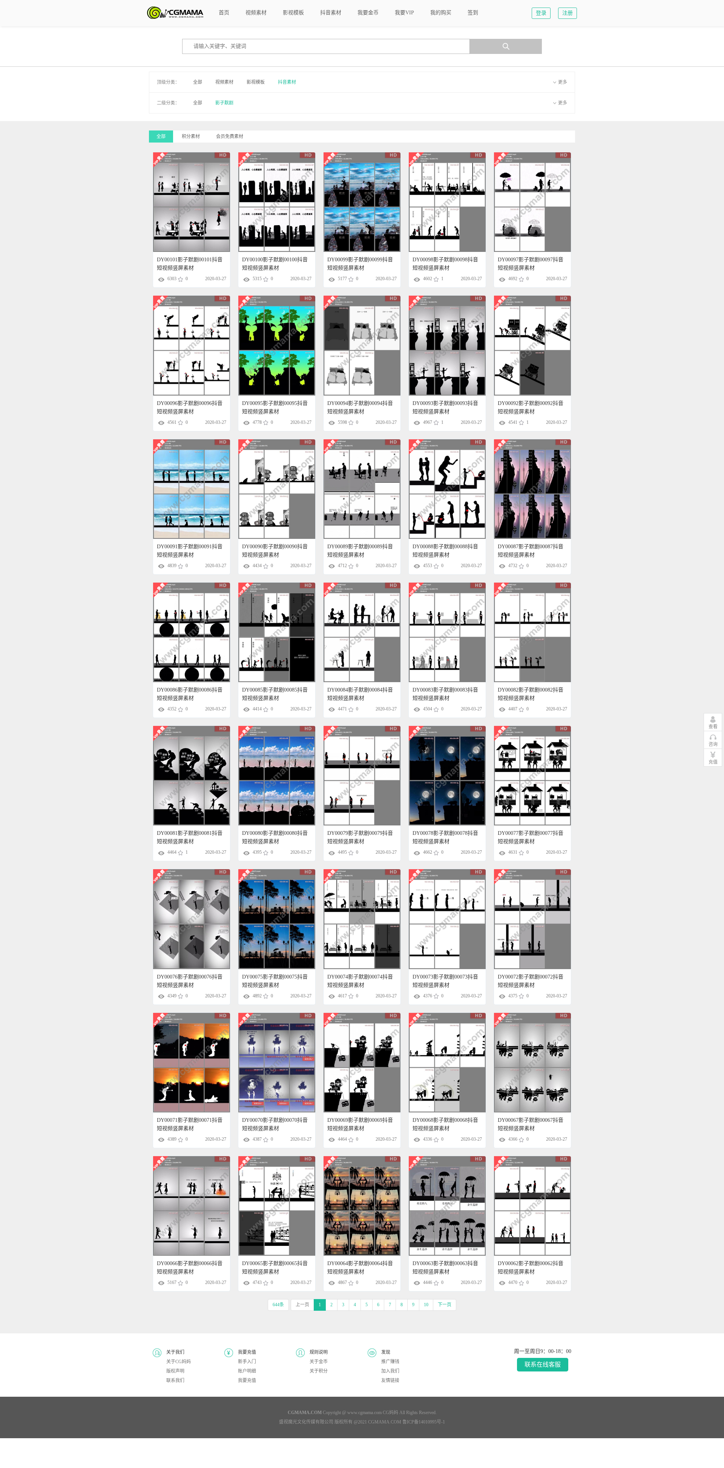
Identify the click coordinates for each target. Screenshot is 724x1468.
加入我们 (390, 1371)
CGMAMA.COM (384, 1422)
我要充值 (247, 1380)
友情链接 (390, 1380)
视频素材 (224, 82)
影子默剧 (224, 103)
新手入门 (247, 1361)
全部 (197, 82)
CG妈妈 (390, 1412)
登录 (541, 13)
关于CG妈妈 (178, 1361)
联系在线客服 (543, 1364)
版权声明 (175, 1371)
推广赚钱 (390, 1361)
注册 (567, 13)
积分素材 (191, 136)
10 (426, 1304)
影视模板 (256, 82)
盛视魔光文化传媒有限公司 (306, 1422)
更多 (562, 82)
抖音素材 (287, 82)
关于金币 (319, 1361)
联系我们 (175, 1380)
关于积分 (319, 1371)
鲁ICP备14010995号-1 (423, 1422)
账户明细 (247, 1371)
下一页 (444, 1304)
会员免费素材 (229, 136)
